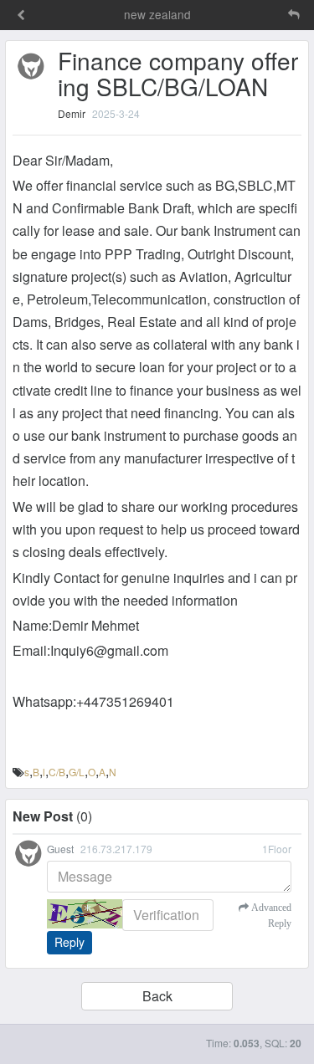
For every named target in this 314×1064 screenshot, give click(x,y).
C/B (57, 772)
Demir (71, 113)
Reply (69, 942)
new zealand (157, 14)
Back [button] (157, 995)
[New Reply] (259, 14)
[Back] (21, 16)
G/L (77, 772)
